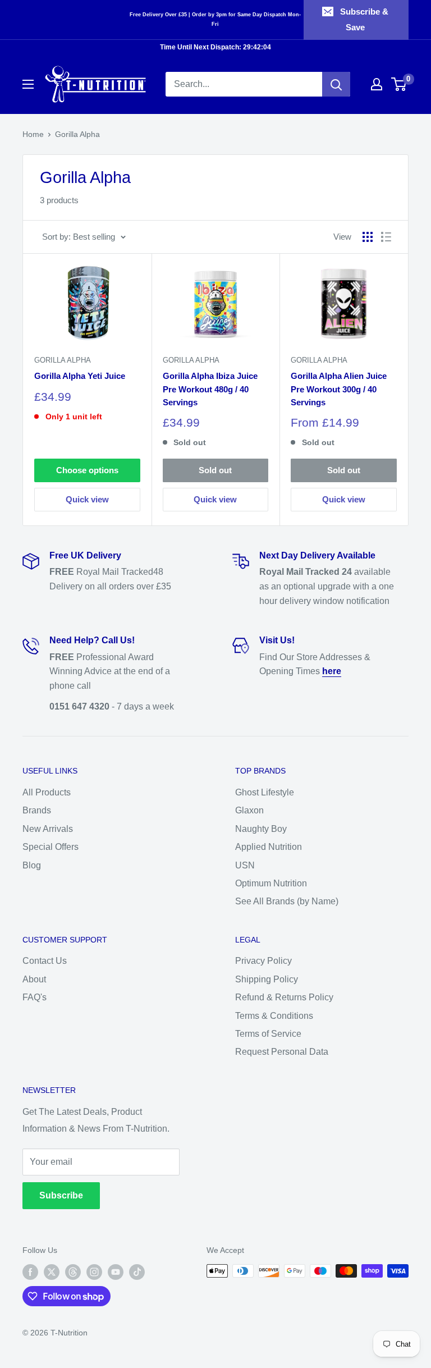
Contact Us (44, 961)
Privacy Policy (263, 961)
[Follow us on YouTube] (115, 1272)
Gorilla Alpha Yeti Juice (79, 376)
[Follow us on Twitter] (51, 1272)
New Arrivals (47, 829)
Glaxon (249, 810)
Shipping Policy (266, 979)
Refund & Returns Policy (284, 997)
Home (33, 134)
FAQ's (34, 997)
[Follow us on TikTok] (137, 1272)
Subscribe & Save (364, 19)
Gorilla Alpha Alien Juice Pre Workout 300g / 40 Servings (339, 389)
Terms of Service (268, 1033)
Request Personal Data (281, 1051)
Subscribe (61, 1195)
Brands (36, 810)
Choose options (87, 470)
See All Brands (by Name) (286, 901)
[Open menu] (28, 84)
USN (245, 865)
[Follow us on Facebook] (30, 1272)
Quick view (87, 499)
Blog (31, 865)
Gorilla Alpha (77, 134)
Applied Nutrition (268, 847)
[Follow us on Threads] (73, 1272)
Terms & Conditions (274, 1016)
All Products (46, 792)
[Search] (336, 84)
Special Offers (50, 847)
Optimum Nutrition (271, 883)
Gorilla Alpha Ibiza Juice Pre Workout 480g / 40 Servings (210, 389)
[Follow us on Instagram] (94, 1272)
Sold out (215, 470)
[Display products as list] (386, 237)
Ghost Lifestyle (264, 792)
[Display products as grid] (368, 237)
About (34, 979)
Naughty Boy (261, 829)
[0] (399, 84)
